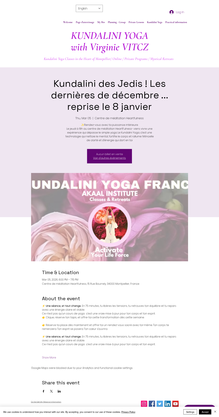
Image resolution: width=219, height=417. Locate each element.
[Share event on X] (51, 391)
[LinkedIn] (167, 404)
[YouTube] (175, 404)
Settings (190, 411)
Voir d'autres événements (109, 158)
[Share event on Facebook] (43, 391)
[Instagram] (144, 404)
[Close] (215, 411)
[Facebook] (152, 404)
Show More (49, 357)
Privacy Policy (128, 411)
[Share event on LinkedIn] (59, 391)
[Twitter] (160, 404)
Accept (205, 411)
